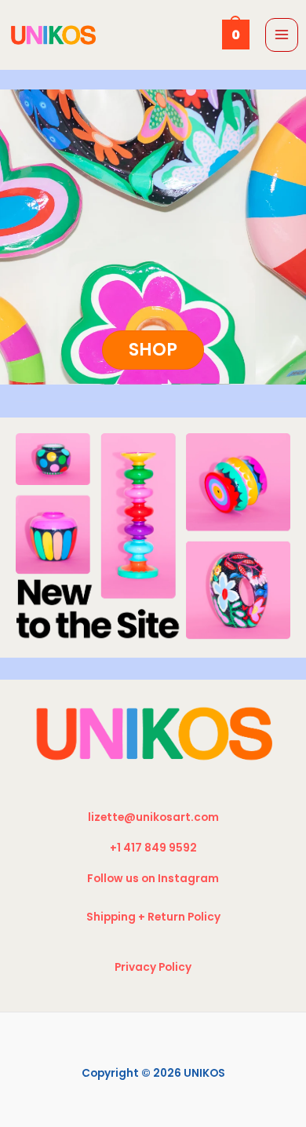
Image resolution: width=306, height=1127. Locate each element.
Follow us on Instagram (153, 878)
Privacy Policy (153, 967)
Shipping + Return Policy (153, 917)
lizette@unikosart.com (153, 817)
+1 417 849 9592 (153, 848)
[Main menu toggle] (282, 35)
